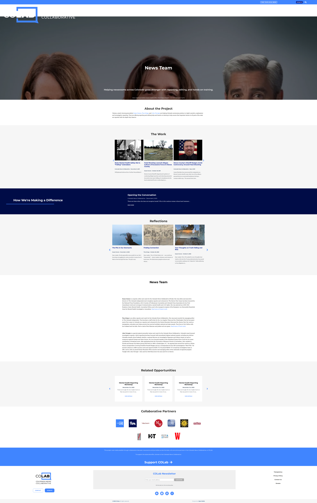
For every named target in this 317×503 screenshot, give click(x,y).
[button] (305, 2)
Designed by (198, 501)
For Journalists (292, 15)
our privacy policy (169, 485)
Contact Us (278, 479)
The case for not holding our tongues (189, 248)
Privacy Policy (278, 476)
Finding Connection (119, 248)
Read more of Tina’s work (178, 326)
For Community (309, 15)
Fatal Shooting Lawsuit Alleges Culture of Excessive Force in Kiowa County (158, 164)
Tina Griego (145, 113)
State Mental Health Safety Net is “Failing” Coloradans (127, 164)
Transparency (278, 472)
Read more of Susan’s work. (159, 309)
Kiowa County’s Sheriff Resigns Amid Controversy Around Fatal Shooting (188, 164)
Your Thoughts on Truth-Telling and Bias (157, 249)
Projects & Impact (274, 15)
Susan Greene (137, 113)
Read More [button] (131, 205)
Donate (278, 483)
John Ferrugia (156, 113)
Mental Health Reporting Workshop (128, 384)
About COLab (257, 15)
